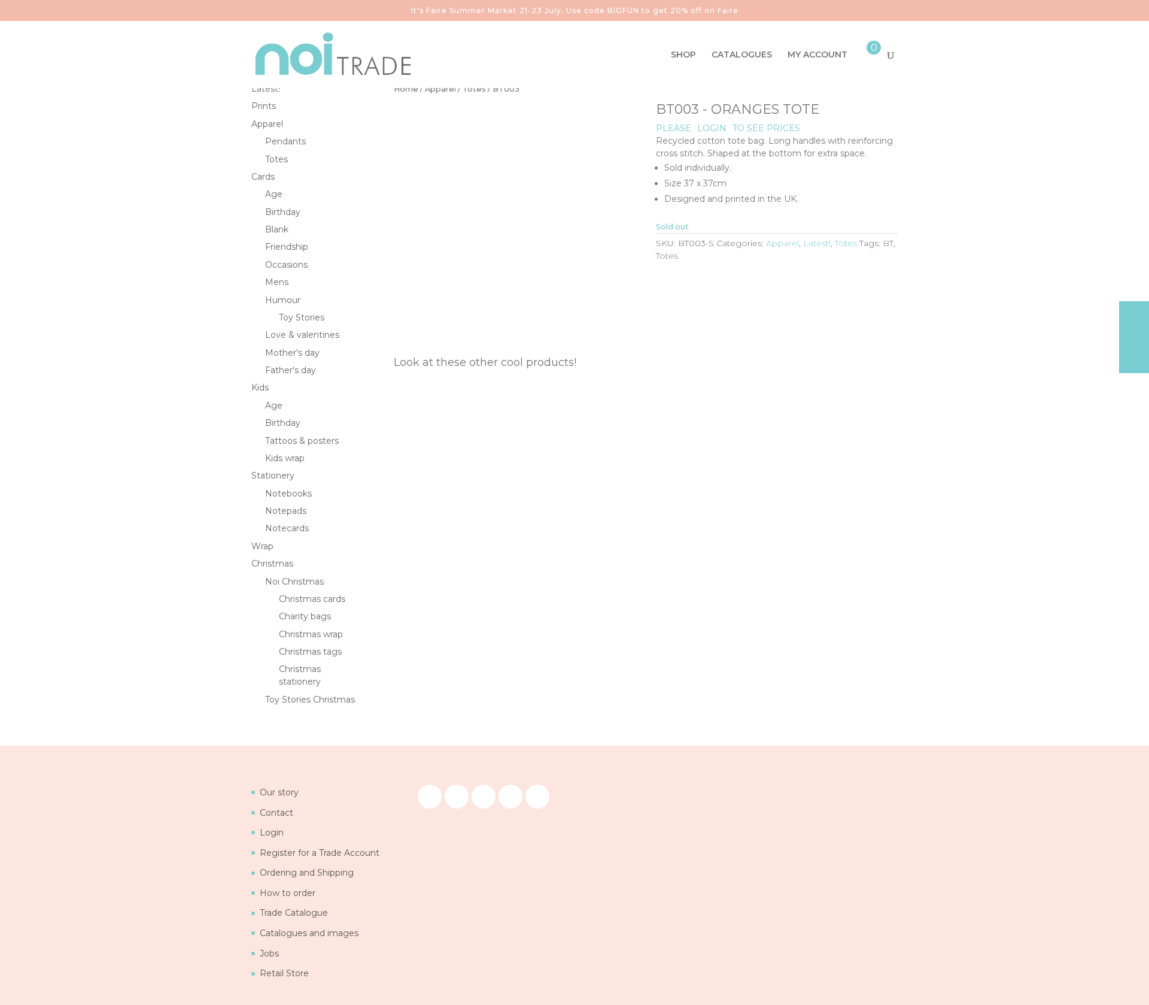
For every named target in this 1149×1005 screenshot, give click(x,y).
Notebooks (288, 493)
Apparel (440, 88)
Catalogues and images (309, 933)
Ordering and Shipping (307, 872)
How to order (287, 893)
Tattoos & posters (302, 440)
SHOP (683, 55)
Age (273, 194)
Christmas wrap (311, 634)
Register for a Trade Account (319, 852)
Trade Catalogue (294, 912)
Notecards (287, 528)
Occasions (286, 264)
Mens (276, 282)
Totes (474, 88)
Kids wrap (285, 458)
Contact (276, 812)
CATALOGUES (742, 55)
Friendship (286, 246)
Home (406, 88)
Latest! (817, 243)
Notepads (285, 510)
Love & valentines (302, 334)
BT (888, 243)
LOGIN (712, 128)
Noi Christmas (294, 581)
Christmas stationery (300, 675)
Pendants (285, 141)
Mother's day (292, 352)
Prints (263, 106)
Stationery (272, 475)
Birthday (282, 212)
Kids (260, 387)
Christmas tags (310, 651)
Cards (263, 176)
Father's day (290, 370)
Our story (279, 792)
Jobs (269, 953)
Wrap (262, 546)
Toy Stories (301, 317)
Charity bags (305, 616)
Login (272, 832)
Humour (282, 300)
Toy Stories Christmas (310, 699)
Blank (276, 229)
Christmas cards (312, 599)
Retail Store (284, 973)
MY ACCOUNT (817, 55)
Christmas (272, 563)
